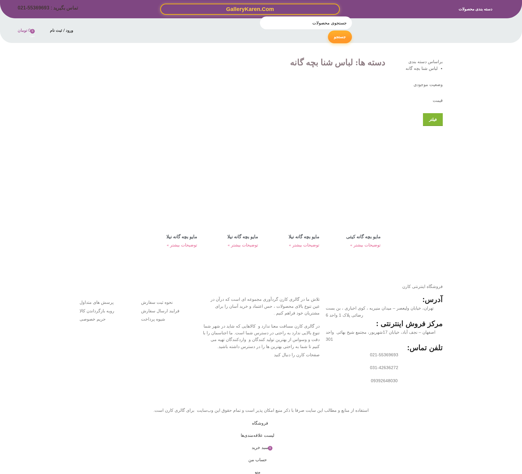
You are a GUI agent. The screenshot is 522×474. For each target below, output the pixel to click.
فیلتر (433, 119)
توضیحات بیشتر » (365, 245)
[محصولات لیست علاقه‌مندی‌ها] (41, 30)
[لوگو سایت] (473, 30)
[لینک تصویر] (220, 380)
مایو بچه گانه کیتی (363, 236)
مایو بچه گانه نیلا (304, 236)
